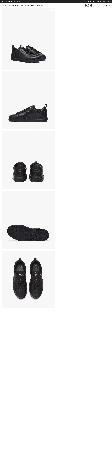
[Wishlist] (107, 5)
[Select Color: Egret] (73, 20)
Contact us (99, 1)
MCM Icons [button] (33, 5)
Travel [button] (21, 5)
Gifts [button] (38, 5)
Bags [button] (10, 5)
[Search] (102, 5)
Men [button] (18, 5)
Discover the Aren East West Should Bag (13, 1)
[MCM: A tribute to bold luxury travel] (88, 6)
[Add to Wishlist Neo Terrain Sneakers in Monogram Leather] (100, 10)
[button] (28, 40)
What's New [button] (5, 5)
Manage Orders (91, 1)
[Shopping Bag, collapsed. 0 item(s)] (109, 5)
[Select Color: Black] (68, 20)
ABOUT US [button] (43, 5)
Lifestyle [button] (26, 5)
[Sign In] (104, 5)
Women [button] (14, 5)
